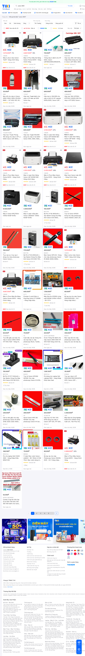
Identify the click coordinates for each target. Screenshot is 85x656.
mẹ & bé (28, 9)
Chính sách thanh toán (52, 563)
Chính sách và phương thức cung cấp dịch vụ (56, 568)
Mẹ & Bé (75, 609)
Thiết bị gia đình (16, 652)
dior (9, 594)
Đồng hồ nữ (53, 616)
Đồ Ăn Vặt (50, 647)
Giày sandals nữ (32, 628)
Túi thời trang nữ (29, 642)
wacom (78, 594)
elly (45, 594)
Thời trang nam (28, 612)
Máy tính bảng (9, 633)
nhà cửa (40, 9)
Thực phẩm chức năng (11, 639)
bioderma (41, 594)
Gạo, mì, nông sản (11, 620)
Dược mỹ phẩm (16, 647)
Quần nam (33, 614)
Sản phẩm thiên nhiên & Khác (11, 642)
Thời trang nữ (28, 602)
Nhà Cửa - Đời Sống (50, 629)
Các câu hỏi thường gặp (9, 553)
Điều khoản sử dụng (31, 561)
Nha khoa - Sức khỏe (75, 637)
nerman (73, 594)
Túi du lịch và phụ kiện (53, 604)
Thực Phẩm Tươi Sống (9, 615)
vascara (5, 594)
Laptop (58, 626)
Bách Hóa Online (50, 641)
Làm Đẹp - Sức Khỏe (9, 636)
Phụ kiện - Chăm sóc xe (71, 643)
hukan (14, 595)
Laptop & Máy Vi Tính (77, 612)
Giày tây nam (34, 635)
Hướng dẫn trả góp (7, 565)
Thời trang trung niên (32, 609)
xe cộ (23, 9)
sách (45, 9)
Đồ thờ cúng (50, 637)
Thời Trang (78, 604)
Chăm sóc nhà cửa (12, 626)
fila (21, 595)
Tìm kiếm (70, 6)
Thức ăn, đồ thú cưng (11, 624)
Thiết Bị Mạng (53, 624)
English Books (74, 652)
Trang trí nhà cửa (49, 630)
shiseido (5, 595)
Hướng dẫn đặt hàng (8, 557)
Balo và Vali (48, 602)
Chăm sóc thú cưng (49, 643)
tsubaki (24, 595)
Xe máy (70, 644)
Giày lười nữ (36, 629)
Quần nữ (34, 604)
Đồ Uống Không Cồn (54, 648)
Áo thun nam (27, 614)
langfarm (10, 595)
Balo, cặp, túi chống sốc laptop (54, 605)
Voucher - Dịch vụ (71, 631)
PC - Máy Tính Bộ (51, 626)
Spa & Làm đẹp (76, 634)
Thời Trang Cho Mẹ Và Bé (9, 604)
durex (36, 594)
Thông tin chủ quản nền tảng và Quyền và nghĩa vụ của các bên (56, 574)
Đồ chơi (18, 604)
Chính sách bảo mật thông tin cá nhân (36, 557)
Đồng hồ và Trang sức (51, 614)
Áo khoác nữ (35, 605)
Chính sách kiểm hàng (8, 561)
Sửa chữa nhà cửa (52, 632)
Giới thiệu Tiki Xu (31, 563)
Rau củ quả (8, 618)
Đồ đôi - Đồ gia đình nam (35, 618)
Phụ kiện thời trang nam (54, 611)
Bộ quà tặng (52, 650)
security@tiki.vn (15, 571)
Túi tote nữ (33, 645)
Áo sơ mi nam (33, 615)
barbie (24, 594)
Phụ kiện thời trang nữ (50, 610)
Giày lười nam (27, 635)
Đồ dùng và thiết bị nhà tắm (54, 634)
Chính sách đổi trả (7, 563)
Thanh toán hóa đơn (71, 633)
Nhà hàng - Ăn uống (74, 636)
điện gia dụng (17, 9)
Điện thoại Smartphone (8, 630)
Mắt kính (58, 610)
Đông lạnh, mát (13, 619)
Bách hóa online (73, 611)
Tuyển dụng (30, 553)
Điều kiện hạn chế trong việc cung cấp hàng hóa (56, 560)
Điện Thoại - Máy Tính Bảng (11, 629)
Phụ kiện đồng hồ (52, 617)
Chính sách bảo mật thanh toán (34, 555)
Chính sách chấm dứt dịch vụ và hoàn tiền (56, 571)
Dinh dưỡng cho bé (10, 608)
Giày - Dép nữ (28, 625)
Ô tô (74, 644)
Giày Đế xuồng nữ (33, 630)
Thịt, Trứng (10, 617)
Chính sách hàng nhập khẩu (9, 567)
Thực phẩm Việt (16, 618)
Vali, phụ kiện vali (60, 605)
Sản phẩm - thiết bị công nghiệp (75, 613)
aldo (56, 594)
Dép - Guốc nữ (34, 626)
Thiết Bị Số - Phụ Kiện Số (73, 619)
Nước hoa (8, 646)
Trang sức (47, 616)
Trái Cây (5, 617)
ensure (32, 594)
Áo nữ (25, 604)
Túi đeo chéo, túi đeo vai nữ (30, 644)
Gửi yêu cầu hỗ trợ (7, 555)
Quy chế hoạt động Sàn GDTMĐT (55, 549)
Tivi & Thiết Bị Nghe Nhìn (74, 614)
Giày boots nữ (29, 629)
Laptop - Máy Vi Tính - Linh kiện (54, 620)
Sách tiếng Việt (69, 650)
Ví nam (25, 650)
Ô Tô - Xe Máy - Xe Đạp (73, 641)
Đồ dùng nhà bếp (7, 652)
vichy (18, 595)
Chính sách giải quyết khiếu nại (34, 559)
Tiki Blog (29, 551)
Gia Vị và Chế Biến (52, 646)
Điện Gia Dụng (7, 650)
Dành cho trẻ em (10, 623)
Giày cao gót (27, 626)
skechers (52, 594)
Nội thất (52, 633)
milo (48, 594)
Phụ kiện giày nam (31, 638)
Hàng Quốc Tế (70, 602)
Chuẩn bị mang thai (10, 612)
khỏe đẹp (34, 9)
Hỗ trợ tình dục (15, 646)
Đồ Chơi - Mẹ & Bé (8, 602)
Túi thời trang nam (29, 648)
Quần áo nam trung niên (33, 620)
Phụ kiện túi (39, 645)
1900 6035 (9, 587)
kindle (69, 594)
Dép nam (31, 636)
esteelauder (14, 594)
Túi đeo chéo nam (32, 650)
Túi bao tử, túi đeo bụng (37, 651)
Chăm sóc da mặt (7, 638)
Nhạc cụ (56, 637)
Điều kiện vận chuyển (32, 569)
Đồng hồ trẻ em (60, 617)
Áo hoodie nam (30, 617)
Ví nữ (39, 644)
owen (28, 594)
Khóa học (78, 633)
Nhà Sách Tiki (70, 649)
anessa (82, 594)
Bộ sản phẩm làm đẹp (12, 646)
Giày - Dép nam (28, 633)
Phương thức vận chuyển (9, 559)
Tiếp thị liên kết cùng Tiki (33, 565)
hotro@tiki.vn (15, 569)
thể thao (49, 9)
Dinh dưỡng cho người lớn (12, 609)
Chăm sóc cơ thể (10, 640)
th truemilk (19, 594)
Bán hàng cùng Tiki (51, 551)
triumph (60, 594)
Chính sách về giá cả (52, 558)
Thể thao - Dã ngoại (73, 607)
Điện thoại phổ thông (11, 632)
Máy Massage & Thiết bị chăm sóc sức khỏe (12, 641)
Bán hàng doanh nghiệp (32, 567)
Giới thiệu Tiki (30, 549)
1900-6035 (10, 549)
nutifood (65, 594)
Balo (46, 604)
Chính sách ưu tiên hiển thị (53, 565)
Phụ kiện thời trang (50, 608)
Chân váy (34, 607)
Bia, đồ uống (8, 622)
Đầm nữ (29, 604)
